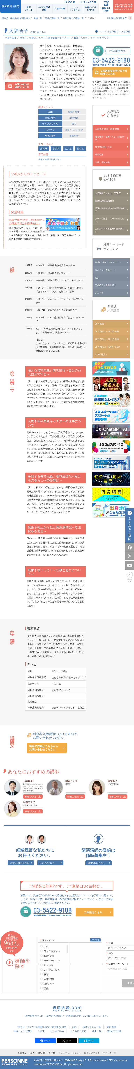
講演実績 (111, 1026)
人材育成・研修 (52, 969)
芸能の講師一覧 (52, 17)
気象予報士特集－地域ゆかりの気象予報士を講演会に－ (27, 221)
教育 (46, 974)
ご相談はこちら (93, 912)
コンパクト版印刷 (107, 31)
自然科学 (74, 135)
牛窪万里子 (29, 802)
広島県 (43, 148)
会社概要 (22, 1052)
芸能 (50, 111)
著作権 (52, 1052)
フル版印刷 (124, 31)
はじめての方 (57, 1031)
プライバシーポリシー (69, 1052)
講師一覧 (38, 17)
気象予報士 (74, 111)
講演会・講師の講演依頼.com (16, 17)
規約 (74, 1026)
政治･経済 (49, 955)
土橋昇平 (28, 781)
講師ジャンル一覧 (92, 1026)
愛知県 (80, 148)
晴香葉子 (112, 781)
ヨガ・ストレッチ (74, 129)
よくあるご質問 (86, 2)
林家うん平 (71, 781)
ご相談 (41, 1031)
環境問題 (74, 117)
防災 (74, 123)
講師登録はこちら (96, 862)
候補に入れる (30, 796)
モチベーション (52, 960)
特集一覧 (96, 1031)
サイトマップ (109, 1052)
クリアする (95, 940)
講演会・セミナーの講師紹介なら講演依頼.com (42, 1026)
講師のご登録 (114, 1031)
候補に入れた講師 (22, 1031)
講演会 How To (38, 1052)
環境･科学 (50, 117)
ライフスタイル (50, 123)
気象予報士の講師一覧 (73, 17)
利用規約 (68, 2)
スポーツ (50, 129)
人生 (46, 946)
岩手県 (56, 148)
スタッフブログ (47, 862)
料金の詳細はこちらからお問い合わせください (43, 748)
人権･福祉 (49, 979)
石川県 (68, 148)
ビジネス (48, 965)
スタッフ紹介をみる (19, 862)
